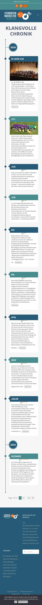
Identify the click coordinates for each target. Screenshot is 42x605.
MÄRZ (13, 360)
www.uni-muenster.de (31, 543)
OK (15, 602)
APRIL (13, 317)
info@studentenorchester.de (21, 1)
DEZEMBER (16, 456)
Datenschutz (16, 594)
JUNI (13, 166)
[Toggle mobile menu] (38, 15)
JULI (13, 119)
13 (29, 498)
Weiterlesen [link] (15, 107)
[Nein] (40, 600)
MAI (12, 230)
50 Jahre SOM (17, 59)
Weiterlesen (23, 602)
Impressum (26, 594)
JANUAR (14, 399)
